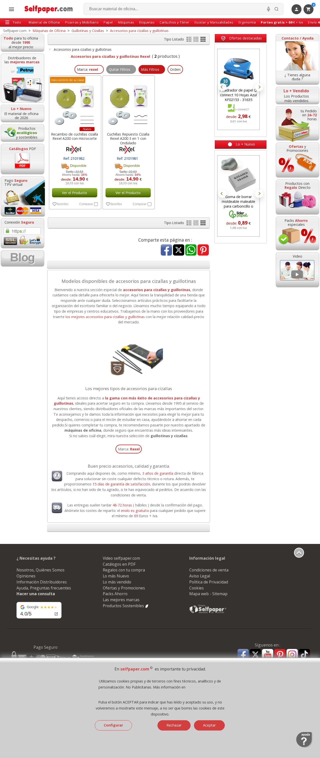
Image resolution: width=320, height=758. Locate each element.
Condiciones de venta (208, 570)
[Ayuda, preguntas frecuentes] (304, 746)
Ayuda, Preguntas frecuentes (43, 588)
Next (259, 87)
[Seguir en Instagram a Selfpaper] (292, 655)
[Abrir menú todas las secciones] (11, 9)
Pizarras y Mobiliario (82, 22)
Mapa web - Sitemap (208, 593)
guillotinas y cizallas (169, 435)
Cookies (196, 588)
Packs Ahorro (115, 593)
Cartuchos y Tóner (175, 22)
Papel (108, 22)
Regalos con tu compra (124, 570)
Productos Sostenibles (124, 605)
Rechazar (174, 725)
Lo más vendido (117, 582)
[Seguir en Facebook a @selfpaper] (243, 655)
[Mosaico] (203, 40)
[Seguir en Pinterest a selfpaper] (280, 655)
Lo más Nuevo (116, 576)
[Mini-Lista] (197, 40)
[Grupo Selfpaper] (208, 613)
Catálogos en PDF (119, 564)
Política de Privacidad (208, 582)
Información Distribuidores (41, 582)
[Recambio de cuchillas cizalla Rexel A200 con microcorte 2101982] (74, 103)
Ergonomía (247, 22)
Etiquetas (147, 22)
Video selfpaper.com (121, 558)
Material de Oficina (44, 22)
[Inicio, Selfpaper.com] (49, 9)
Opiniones (26, 576)
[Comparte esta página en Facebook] (166, 250)
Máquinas (126, 22)
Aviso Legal (199, 576)
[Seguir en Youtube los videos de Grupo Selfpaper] (267, 655)
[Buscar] (276, 9)
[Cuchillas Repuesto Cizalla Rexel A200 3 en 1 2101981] (128, 103)
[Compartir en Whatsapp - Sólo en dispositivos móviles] (190, 250)
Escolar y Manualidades (214, 22)
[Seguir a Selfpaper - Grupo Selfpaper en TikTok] (304, 655)
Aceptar (209, 725)
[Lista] (189, 40)
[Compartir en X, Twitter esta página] (178, 250)
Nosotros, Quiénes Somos (40, 570)
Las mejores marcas (121, 599)
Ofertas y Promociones (124, 588)
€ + (282, 22)
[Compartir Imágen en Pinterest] (203, 250)
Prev (222, 87)
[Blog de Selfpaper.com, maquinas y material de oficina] (22, 258)
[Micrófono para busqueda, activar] (268, 9)
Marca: (129, 449)
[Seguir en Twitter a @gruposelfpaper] (255, 655)
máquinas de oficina (82, 430)
